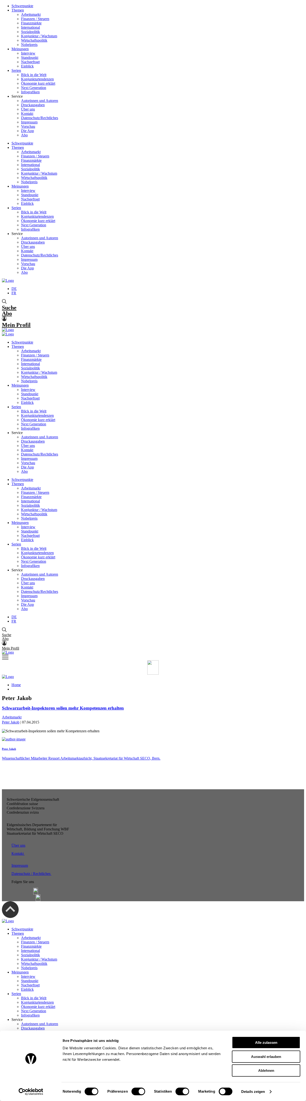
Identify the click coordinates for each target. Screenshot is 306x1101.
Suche (9, 308)
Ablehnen (266, 1070)
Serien (16, 70)
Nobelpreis (29, 45)
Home (16, 685)
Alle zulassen (266, 1042)
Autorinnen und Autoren (39, 101)
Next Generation (33, 88)
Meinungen (20, 49)
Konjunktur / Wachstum (39, 36)
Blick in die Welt (33, 75)
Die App (27, 131)
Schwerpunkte (22, 6)
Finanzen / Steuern (35, 19)
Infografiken (30, 92)
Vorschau (28, 126)
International (30, 27)
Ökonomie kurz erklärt (38, 83)
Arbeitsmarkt (31, 14)
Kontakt (27, 113)
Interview (28, 53)
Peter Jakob (10, 722)
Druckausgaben (33, 105)
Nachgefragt (30, 62)
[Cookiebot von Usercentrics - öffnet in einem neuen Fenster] (31, 1091)
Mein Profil (16, 325)
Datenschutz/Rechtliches (39, 118)
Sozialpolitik (30, 32)
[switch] (138, 1091)
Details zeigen (253, 1092)
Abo (24, 135)
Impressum (29, 122)
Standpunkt (29, 58)
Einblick (27, 66)
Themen (17, 10)
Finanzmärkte (31, 23)
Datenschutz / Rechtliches (31, 874)
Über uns (28, 109)
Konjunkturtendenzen (37, 79)
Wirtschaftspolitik (34, 40)
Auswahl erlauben (266, 1057)
